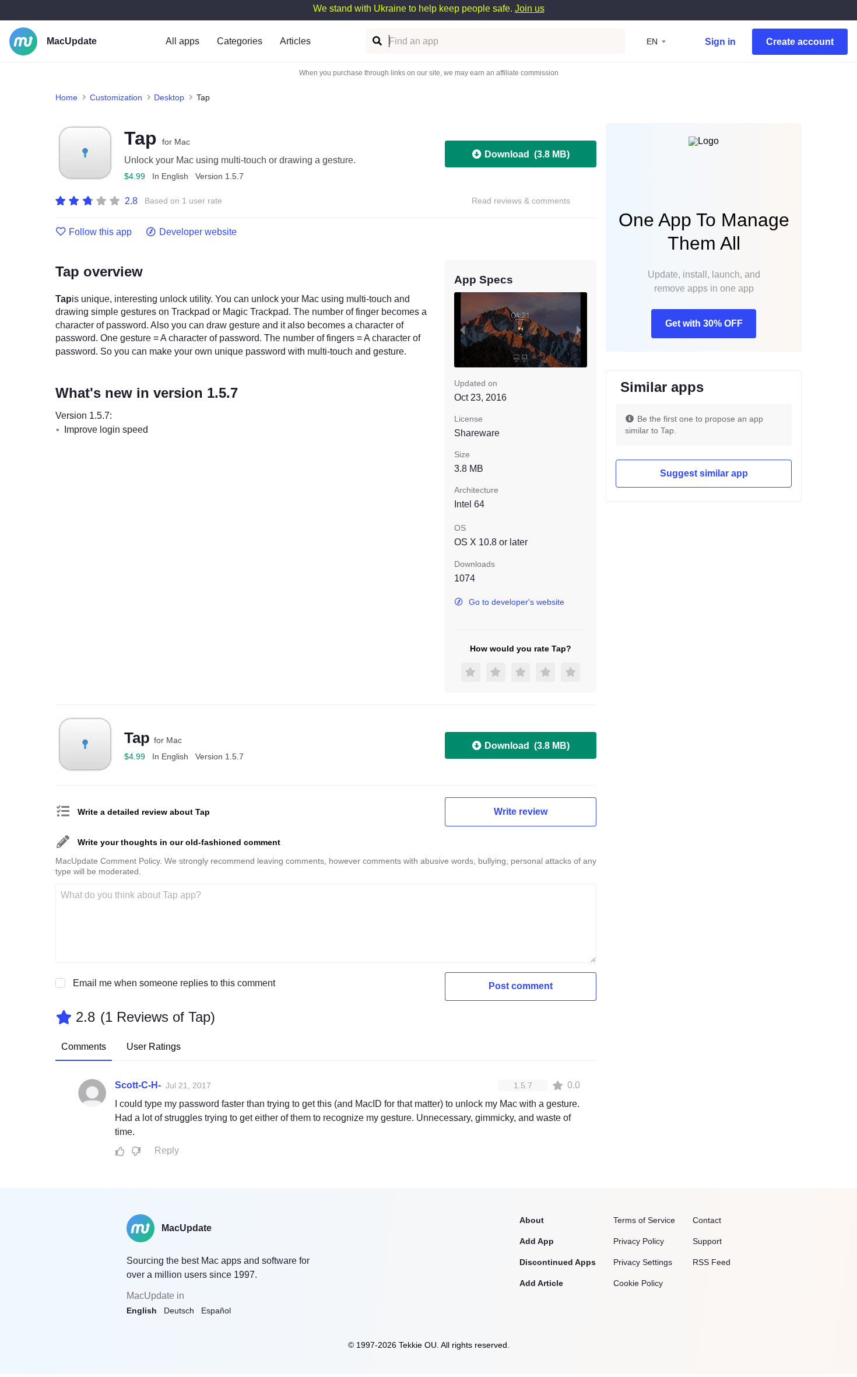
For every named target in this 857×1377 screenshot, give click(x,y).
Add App (536, 1241)
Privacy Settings (642, 1262)
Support (707, 1241)
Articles (295, 41)
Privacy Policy (638, 1241)
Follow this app (100, 232)
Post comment (521, 986)
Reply (166, 1150)
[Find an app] (376, 41)
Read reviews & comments (521, 201)
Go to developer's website (516, 602)
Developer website (198, 232)
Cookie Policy (638, 1283)
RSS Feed (711, 1262)
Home (66, 97)
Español (216, 1310)
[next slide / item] (579, 329)
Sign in (720, 42)
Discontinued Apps (557, 1262)
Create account (800, 42)
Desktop (169, 97)
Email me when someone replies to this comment (174, 983)
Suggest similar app (704, 473)
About (531, 1220)
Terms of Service (644, 1220)
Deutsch (179, 1310)
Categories (239, 41)
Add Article (541, 1283)
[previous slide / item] (462, 329)
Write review (520, 811)
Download (527, 154)
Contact (707, 1220)
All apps (182, 41)
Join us (530, 8)
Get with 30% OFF (704, 323)
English (142, 1310)
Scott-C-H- (138, 1085)
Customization (116, 97)
